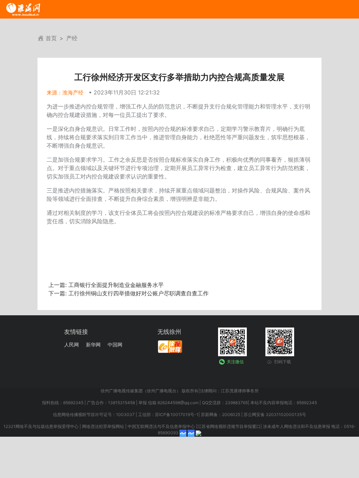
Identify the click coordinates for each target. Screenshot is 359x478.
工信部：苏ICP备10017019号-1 (168, 414)
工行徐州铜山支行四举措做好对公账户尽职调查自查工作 (138, 293)
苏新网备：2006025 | (222, 414)
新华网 (93, 344)
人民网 (71, 344)
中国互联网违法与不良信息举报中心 (161, 426)
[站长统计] (198, 433)
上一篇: (57, 284)
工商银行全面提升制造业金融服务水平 (115, 284)
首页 (51, 38)
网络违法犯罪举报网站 (103, 426)
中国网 (115, 344)
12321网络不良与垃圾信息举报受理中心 (41, 426)
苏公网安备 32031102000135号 (275, 414)
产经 (71, 38)
